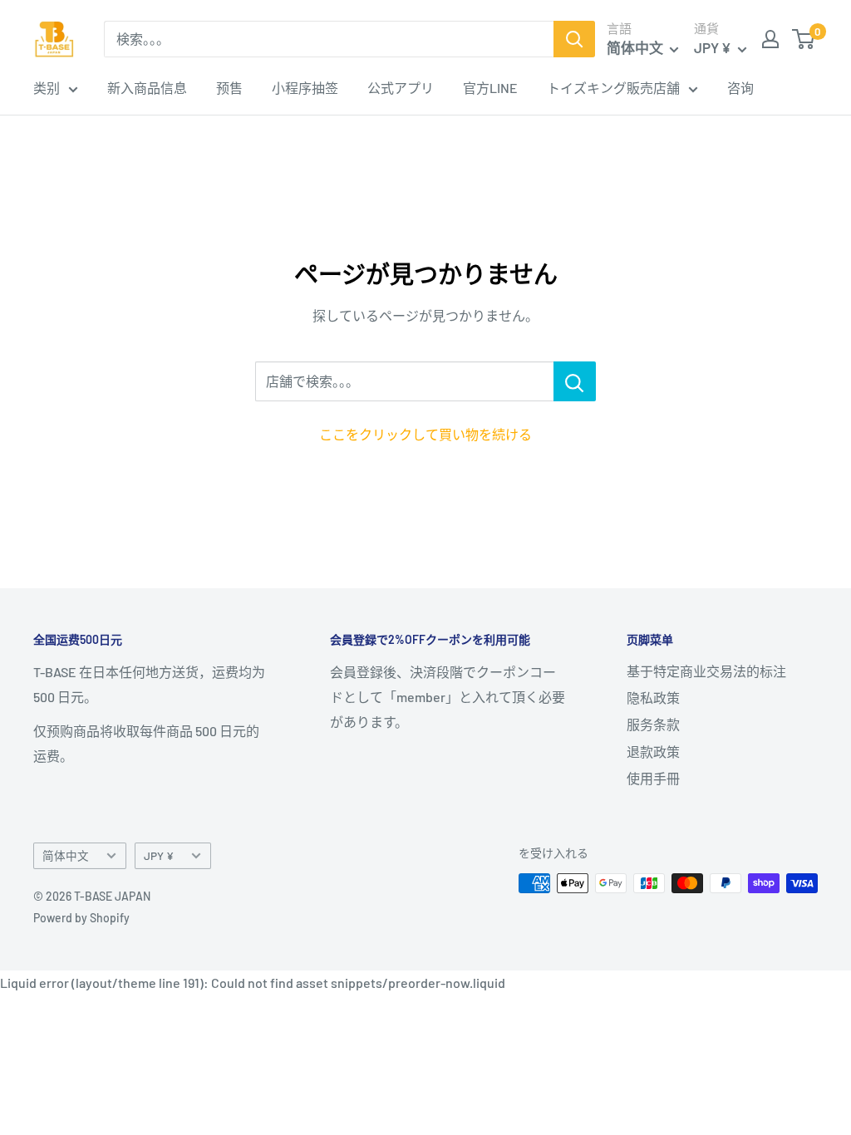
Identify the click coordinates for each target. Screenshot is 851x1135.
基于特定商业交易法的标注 (706, 671)
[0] (804, 39)
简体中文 (65, 855)
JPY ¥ (159, 855)
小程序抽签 (305, 88)
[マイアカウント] (770, 39)
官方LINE (490, 88)
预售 (229, 88)
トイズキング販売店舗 (613, 88)
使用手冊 (653, 778)
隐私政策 (653, 697)
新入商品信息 (147, 88)
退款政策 (653, 751)
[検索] (574, 39)
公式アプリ (400, 88)
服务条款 (653, 724)
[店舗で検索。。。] (574, 381)
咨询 (740, 88)
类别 (46, 88)
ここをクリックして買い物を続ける (425, 434)
